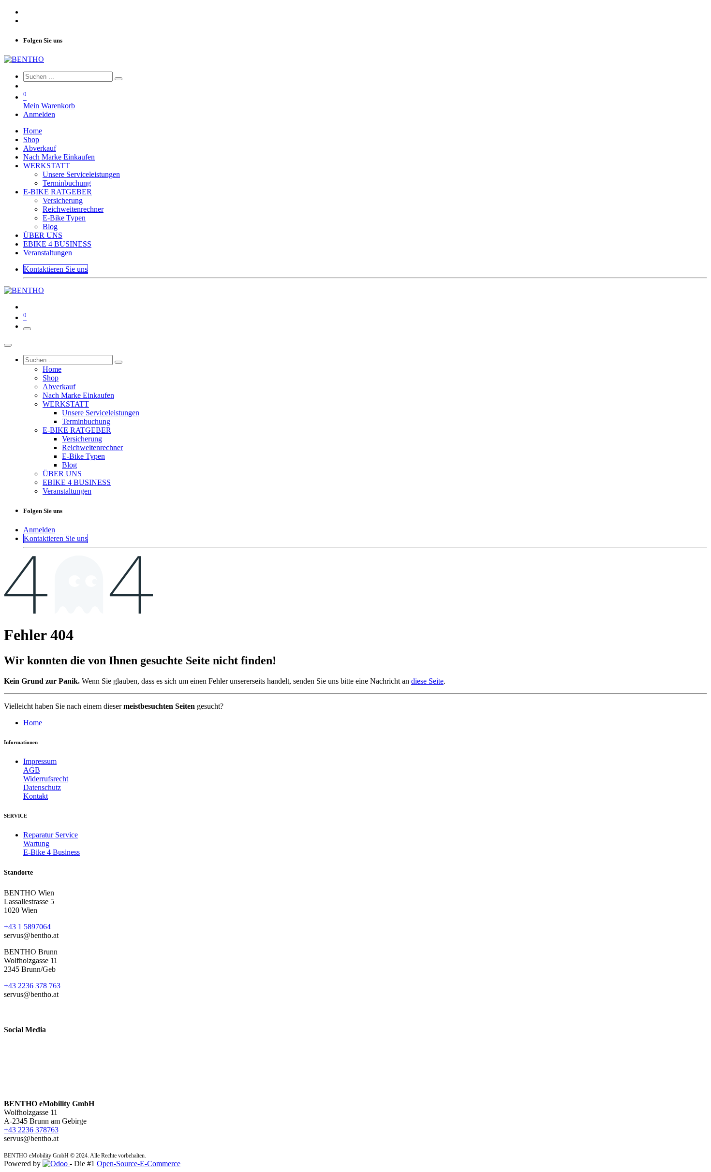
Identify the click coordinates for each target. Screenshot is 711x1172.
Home (32, 722)
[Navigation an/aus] (27, 328)
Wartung (36, 843)
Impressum (40, 761)
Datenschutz (42, 787)
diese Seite (427, 681)
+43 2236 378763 (31, 1130)
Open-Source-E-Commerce (138, 1163)
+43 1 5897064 (27, 927)
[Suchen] (118, 78)
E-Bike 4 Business (51, 852)
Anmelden (39, 114)
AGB (31, 770)
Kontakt (35, 796)
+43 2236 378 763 (32, 986)
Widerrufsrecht (45, 779)
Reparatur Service (50, 835)
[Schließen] (8, 345)
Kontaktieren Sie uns (56, 269)
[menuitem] (32, 131)
